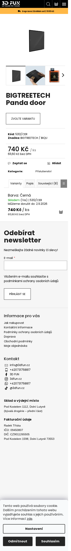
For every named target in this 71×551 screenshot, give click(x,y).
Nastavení (34, 528)
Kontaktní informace (18, 327)
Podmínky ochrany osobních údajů (28, 332)
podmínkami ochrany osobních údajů (31, 281)
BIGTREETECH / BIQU (34, 138)
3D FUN (14, 374)
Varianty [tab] (16, 183)
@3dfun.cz (17, 388)
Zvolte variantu (23, 119)
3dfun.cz (16, 379)
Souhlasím (50, 541)
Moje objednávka (15, 346)
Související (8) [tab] (48, 183)
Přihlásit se (17, 294)
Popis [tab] (30, 183)
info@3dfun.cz (20, 365)
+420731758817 (20, 370)
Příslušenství (43, 171)
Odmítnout (17, 541)
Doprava (10, 337)
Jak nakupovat (14, 323)
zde (29, 518)
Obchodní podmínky (18, 341)
